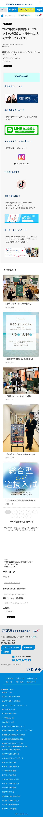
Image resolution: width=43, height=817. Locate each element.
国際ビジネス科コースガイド (16, 603)
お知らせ (20, 44)
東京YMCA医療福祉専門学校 (10, 754)
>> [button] (28, 516)
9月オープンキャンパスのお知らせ (18, 304)
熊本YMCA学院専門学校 (9, 809)
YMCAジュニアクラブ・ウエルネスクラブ (14, 705)
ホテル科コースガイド (12, 583)
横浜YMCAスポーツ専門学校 (10, 766)
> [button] (21, 516)
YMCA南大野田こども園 (9, 713)
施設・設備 (9, 682)
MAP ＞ (35, 637)
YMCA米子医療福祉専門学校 (10, 800)
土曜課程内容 (9, 611)
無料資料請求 (13, 9)
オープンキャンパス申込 (27, 9)
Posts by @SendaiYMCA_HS (11, 665)
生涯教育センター (32, 682)
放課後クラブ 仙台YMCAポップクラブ (13, 726)
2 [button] (14, 512)
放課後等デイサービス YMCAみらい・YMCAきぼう (17, 730)
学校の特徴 (9, 678)
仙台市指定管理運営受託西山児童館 (12, 743)
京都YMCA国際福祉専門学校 (10, 779)
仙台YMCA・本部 (7, 692)
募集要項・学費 (32, 678)
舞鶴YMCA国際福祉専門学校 (10, 783)
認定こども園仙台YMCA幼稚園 (11, 697)
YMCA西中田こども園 (8, 709)
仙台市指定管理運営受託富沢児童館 (12, 739)
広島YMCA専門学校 (8, 792)
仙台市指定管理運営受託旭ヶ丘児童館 (13, 735)
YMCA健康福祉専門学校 (9, 771)
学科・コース (20, 678)
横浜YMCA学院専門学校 (9, 762)
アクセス (4, 9)
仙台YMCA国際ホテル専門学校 (11, 701)
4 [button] (28, 512)
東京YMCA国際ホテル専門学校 (11, 750)
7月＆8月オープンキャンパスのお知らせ (21, 454)
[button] (39, 3)
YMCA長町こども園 (8, 722)
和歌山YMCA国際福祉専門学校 (11, 796)
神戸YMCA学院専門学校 (9, 775)
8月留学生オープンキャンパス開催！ (19, 396)
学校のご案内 (19, 682)
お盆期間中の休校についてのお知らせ (20, 359)
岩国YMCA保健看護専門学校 (10, 804)
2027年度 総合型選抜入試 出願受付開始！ (21, 500)
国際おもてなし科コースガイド (15, 595)
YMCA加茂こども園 (8, 718)
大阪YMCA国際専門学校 (9, 788)
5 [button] (35, 512)
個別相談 (40, 9)
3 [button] (21, 512)
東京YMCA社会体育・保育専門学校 (12, 758)
